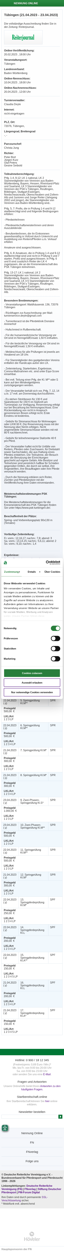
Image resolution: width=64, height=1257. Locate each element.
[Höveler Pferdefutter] (32, 1236)
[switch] (55, 638)
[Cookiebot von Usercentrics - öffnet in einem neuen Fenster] (46, 563)
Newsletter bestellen (32, 1112)
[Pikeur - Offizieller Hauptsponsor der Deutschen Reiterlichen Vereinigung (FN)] (32, 1217)
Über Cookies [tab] (52, 571)
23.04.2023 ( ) (9, 801)
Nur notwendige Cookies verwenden (32, 692)
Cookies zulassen (32, 673)
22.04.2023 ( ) (9, 702)
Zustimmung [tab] (11, 571)
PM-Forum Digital (29, 1192)
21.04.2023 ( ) (9, 751)
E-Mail (47, 1074)
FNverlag (30, 1189)
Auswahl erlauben (32, 682)
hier (47, 1101)
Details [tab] (32, 571)
